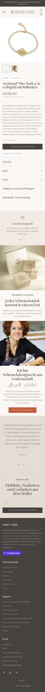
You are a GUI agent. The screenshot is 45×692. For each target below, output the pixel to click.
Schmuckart (7, 572)
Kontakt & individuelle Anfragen (16, 602)
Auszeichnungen (9, 614)
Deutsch (21, 680)
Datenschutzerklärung (12, 653)
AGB (4, 648)
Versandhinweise (9, 661)
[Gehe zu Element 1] (6, 68)
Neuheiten (7, 580)
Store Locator (8, 584)
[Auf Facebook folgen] (3, 672)
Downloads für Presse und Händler (17, 618)
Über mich (7, 606)
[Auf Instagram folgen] (10, 672)
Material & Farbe (9, 567)
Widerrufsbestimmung (12, 657)
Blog (4, 588)
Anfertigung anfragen (22, 147)
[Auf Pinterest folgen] (17, 672)
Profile (5, 631)
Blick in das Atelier (10, 610)
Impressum (7, 644)
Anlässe (5, 576)
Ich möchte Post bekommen (22, 510)
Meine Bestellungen (11, 626)
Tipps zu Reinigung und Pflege (15, 622)
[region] (22, 225)
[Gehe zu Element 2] (14, 68)
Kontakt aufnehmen (22, 410)
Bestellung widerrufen (12, 665)
